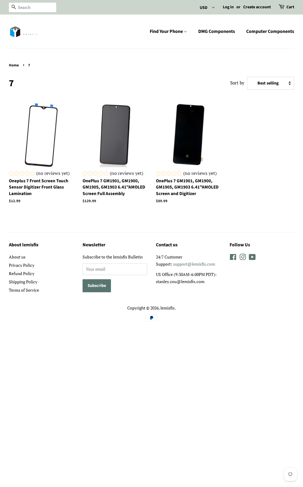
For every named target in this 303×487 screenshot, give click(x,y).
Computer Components (270, 31)
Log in (228, 7)
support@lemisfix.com (194, 264)
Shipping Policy (23, 282)
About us (17, 257)
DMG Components (216, 31)
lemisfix (167, 308)
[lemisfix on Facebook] (233, 258)
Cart (290, 7)
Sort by (237, 83)
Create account (257, 7)
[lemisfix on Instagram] (242, 258)
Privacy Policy (21, 265)
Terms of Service (24, 290)
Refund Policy (21, 273)
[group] (39, 174)
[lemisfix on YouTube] (252, 258)
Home (14, 65)
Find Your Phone (167, 31)
